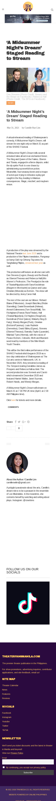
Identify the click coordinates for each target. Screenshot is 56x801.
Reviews (6, 698)
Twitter (5, 725)
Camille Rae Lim (32, 127)
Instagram (6, 717)
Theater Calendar (10, 685)
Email (4, 758)
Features (6, 694)
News (4, 689)
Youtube (6, 721)
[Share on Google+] (24, 421)
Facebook (6, 712)
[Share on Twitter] (19, 421)
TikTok (5, 730)
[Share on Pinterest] (28, 421)
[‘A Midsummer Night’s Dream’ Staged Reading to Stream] (28, 463)
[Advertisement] (28, 217)
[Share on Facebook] (15, 421)
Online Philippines (38, 795)
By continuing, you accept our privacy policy (26, 767)
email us (35, 672)
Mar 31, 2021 (13, 127)
